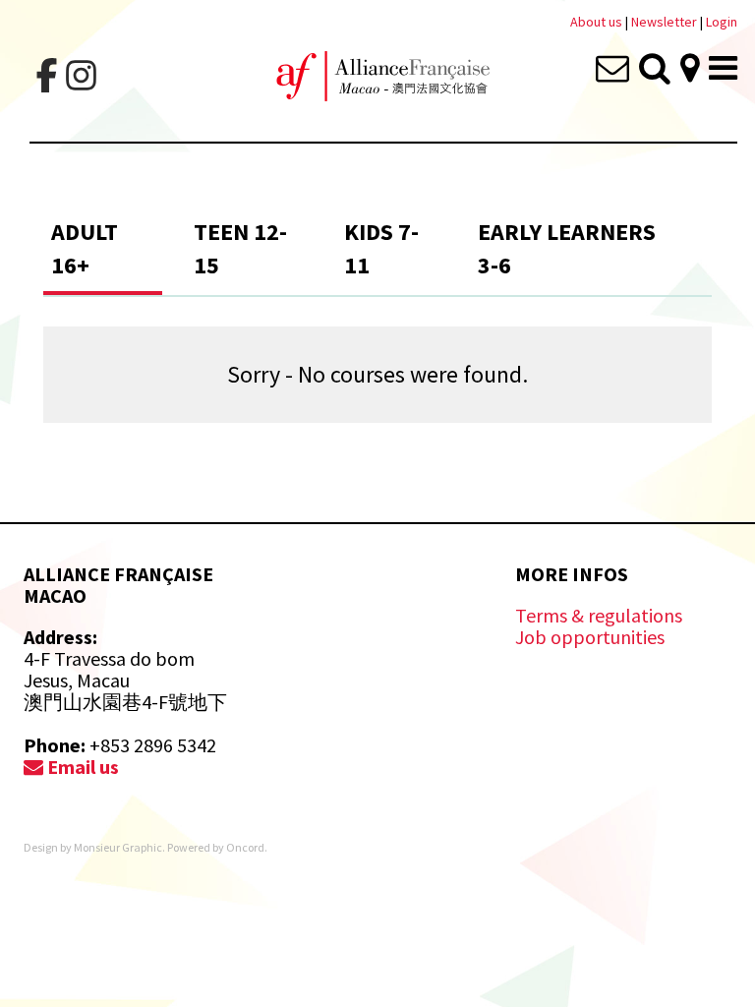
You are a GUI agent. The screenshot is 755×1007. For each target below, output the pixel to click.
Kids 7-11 (381, 248)
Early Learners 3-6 (567, 248)
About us (596, 21)
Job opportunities (590, 636)
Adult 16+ (84, 248)
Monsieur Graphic (118, 847)
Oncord (245, 847)
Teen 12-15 (240, 248)
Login (721, 21)
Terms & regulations (598, 615)
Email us (81, 766)
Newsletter (665, 21)
